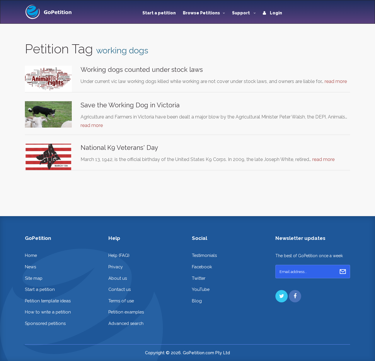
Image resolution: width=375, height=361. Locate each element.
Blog (197, 300)
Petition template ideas (48, 300)
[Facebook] (295, 296)
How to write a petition (48, 311)
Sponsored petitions (45, 323)
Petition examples (126, 311)
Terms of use (121, 300)
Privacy (115, 266)
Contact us (119, 289)
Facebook (202, 266)
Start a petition (159, 13)
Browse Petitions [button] (201, 13)
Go (343, 271)
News (30, 266)
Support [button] (241, 13)
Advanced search (126, 323)
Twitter (198, 278)
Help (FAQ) (118, 255)
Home (31, 255)
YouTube (200, 289)
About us (117, 278)
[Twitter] (281, 296)
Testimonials (204, 255)
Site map (33, 278)
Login (275, 13)
